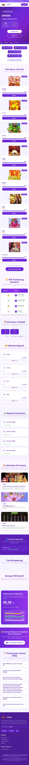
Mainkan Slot (4, 737)
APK (17, 730)
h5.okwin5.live (5, 749)
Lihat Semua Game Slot (14, 269)
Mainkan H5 (14, 35)
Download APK (14, 31)
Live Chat (24, 4)
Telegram (4, 730)
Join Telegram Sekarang (16, 642)
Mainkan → (14, 95)
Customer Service (5, 741)
